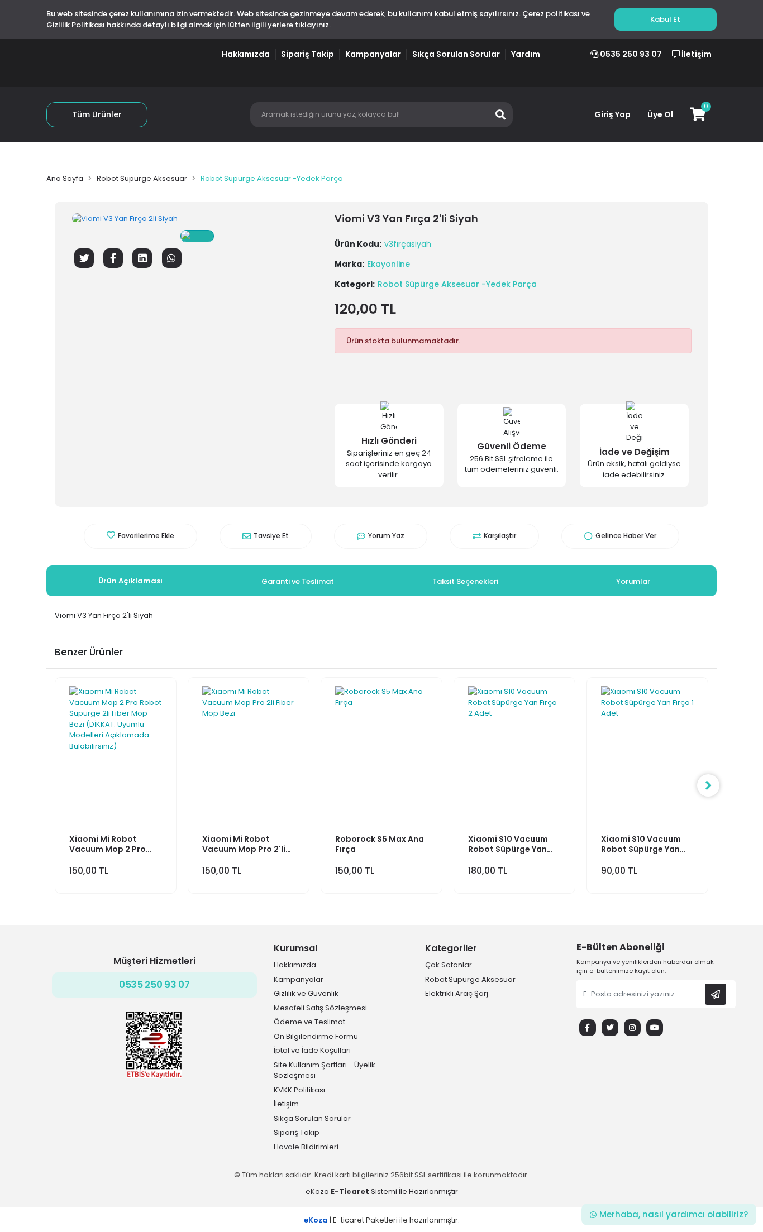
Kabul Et (665, 19)
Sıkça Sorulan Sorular (456, 54)
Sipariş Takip (307, 54)
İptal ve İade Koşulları (312, 1050)
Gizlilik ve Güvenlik (306, 993)
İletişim (696, 54)
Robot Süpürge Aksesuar (470, 979)
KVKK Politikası (299, 1090)
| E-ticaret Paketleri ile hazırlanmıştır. (382, 1220)
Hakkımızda (246, 54)
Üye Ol (660, 114)
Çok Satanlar (448, 965)
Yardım (525, 54)
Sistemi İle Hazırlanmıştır (393, 1191)
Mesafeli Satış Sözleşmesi (320, 1008)
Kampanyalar (373, 54)
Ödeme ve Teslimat (309, 1022)
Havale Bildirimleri (306, 1147)
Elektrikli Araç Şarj (456, 993)
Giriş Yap (612, 114)
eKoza (317, 1191)
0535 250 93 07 (630, 54)
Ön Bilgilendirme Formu (316, 1036)
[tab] (130, 581)
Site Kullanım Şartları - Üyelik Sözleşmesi (324, 1070)
